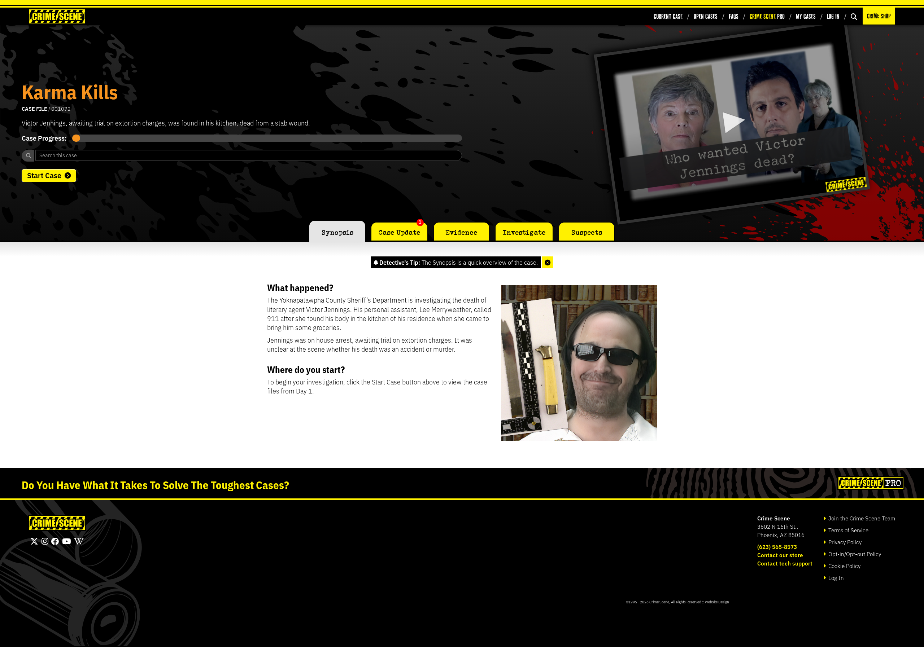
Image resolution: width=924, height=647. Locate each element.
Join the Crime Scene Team (861, 518)
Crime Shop (879, 16)
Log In (833, 16)
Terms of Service (847, 530)
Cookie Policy (843, 565)
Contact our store (780, 555)
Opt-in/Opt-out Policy (854, 554)
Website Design (717, 601)
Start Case (44, 175)
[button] (732, 121)
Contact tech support (784, 563)
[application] (732, 121)
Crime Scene (773, 518)
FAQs (733, 16)
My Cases (806, 16)
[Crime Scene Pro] (869, 483)
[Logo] (846, 184)
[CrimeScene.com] (57, 523)
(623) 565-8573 (777, 546)
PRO (767, 16)
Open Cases (706, 16)
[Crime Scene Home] (57, 16)
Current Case (668, 16)
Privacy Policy (844, 542)
